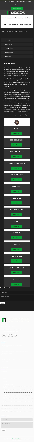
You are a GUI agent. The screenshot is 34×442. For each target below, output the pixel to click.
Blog (21, 24)
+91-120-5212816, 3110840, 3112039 (12, 329)
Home (4, 18)
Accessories (8, 56)
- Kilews (5, 381)
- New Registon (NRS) (8, 384)
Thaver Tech (19, 440)
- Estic (4, 378)
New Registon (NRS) (11, 31)
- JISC (4, 400)
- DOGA (5, 394)
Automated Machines (6, 407)
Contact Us (27, 24)
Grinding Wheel (9, 48)
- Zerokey (5, 397)
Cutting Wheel (8, 44)
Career (4, 24)
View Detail (16, 133)
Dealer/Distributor (13, 24)
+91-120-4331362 (9, 1)
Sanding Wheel (9, 52)
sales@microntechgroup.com (23, 1)
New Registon (8, 40)
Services (27, 18)
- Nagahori (5, 387)
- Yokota (5, 375)
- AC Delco (5, 390)
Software (3, 404)
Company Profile (12, 18)
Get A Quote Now (17, 8)
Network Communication (7, 410)
